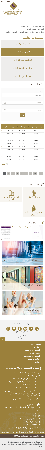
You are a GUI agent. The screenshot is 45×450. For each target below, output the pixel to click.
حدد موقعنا (22, 336)
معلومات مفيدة (34, 359)
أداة (41, 92)
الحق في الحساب (33, 375)
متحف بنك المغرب (32, 285)
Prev (1, 239)
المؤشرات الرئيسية (32, 350)
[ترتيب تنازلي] (28, 127)
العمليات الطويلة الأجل (22, 60)
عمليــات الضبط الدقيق (22, 68)
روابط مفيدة (5, 432)
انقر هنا (40, 446)
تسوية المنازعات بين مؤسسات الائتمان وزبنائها (22, 391)
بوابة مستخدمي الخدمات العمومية (27, 373)
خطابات (37, 347)
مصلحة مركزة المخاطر (31, 384)
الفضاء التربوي (34, 310)
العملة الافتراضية (33, 425)
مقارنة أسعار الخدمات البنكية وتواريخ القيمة (23, 399)
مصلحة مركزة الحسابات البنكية (28, 387)
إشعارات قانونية (27, 432)
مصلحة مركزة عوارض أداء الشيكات (26, 378)
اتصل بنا (15, 432)
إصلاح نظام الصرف (32, 422)
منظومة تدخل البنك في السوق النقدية (32, 32)
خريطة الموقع (40, 432)
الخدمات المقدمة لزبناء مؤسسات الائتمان (24, 369)
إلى (41, 107)
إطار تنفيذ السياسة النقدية (35, 29)
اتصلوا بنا (21, 338)
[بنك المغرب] (12, 8)
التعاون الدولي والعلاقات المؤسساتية (26, 419)
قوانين (37, 413)
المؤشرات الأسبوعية (32, 356)
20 (35, 174)
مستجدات (36, 344)
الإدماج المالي (34, 416)
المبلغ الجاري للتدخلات (22, 76)
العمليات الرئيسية (22, 43)
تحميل (3, 164)
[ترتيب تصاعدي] (28, 126)
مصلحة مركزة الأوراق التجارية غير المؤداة (24, 381)
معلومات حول (34, 404)
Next (1, 239)
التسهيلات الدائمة (22, 52)
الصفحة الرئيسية (38, 26)
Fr (2, 1)
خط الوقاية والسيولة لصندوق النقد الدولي (24, 428)
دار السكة (37, 260)
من (41, 99)
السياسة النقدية (26, 26)
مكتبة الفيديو (35, 353)
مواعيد (37, 362)
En (5, 1)
